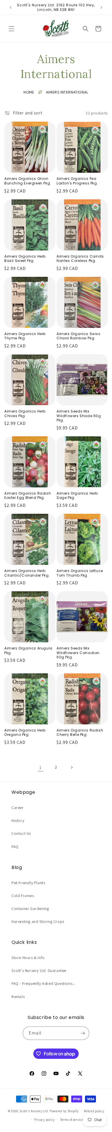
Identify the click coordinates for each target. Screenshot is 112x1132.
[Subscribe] (82, 1033)
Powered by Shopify (64, 1111)
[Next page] (71, 767)
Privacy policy (44, 1120)
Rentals (18, 996)
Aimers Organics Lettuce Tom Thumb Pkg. (80, 573)
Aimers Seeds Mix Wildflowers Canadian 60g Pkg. (78, 653)
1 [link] (40, 767)
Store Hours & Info (28, 957)
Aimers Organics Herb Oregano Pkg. (25, 732)
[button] (11, 28)
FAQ (15, 846)
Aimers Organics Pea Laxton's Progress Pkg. (77, 180)
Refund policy (94, 1111)
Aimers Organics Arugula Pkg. (28, 650)
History (17, 820)
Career (17, 807)
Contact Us (21, 833)
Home (29, 92)
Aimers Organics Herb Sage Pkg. (77, 495)
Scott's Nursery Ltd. (35, 1111)
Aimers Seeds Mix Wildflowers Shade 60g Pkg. (79, 416)
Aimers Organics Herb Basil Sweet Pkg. (25, 258)
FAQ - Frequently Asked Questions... (43, 983)
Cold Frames (22, 895)
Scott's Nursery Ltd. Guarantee (38, 970)
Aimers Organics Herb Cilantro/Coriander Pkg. (27, 573)
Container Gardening (30, 908)
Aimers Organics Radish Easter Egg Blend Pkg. (27, 495)
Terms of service (71, 1120)
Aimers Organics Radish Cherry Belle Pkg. (80, 732)
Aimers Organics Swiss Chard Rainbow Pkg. (79, 336)
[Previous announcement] (10, 7)
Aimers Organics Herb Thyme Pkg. (25, 336)
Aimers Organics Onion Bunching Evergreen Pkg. (27, 180)
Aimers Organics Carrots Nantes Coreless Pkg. (80, 258)
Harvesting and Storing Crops (37, 921)
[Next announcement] (101, 7)
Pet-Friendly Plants (28, 882)
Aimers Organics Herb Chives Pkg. (25, 413)
